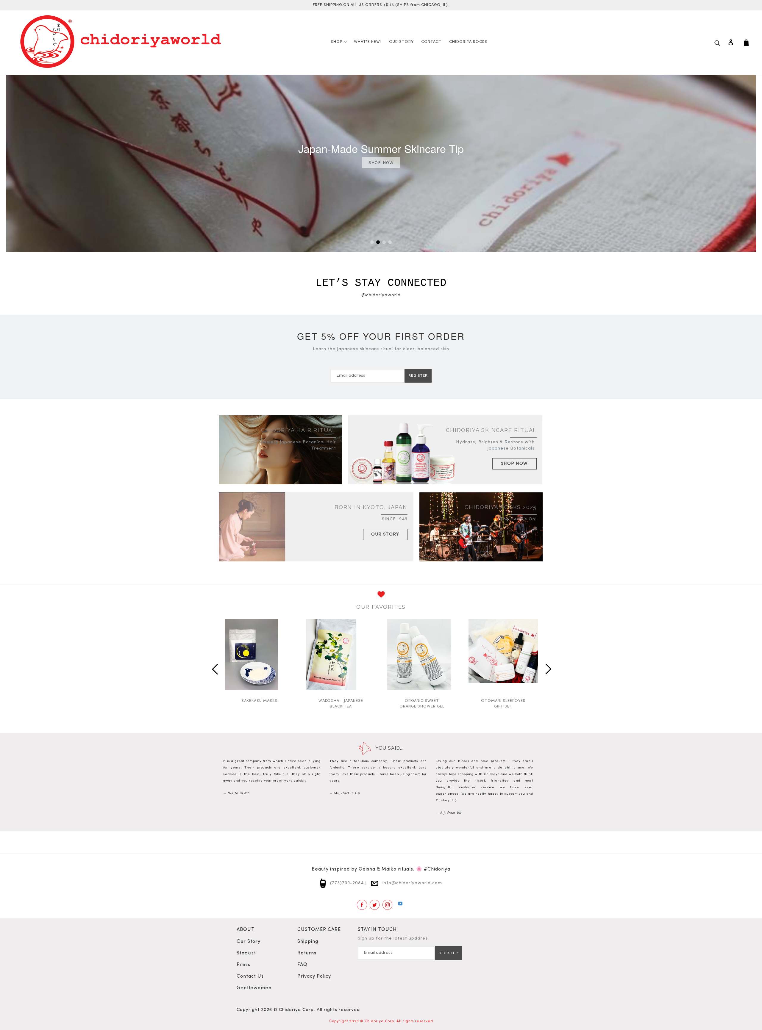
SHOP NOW (381, 162)
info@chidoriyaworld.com (411, 883)
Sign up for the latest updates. (393, 938)
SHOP (340, 42)
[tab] (372, 242)
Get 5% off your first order (381, 336)
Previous (214, 667)
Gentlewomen (254, 988)
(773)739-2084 (346, 883)
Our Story (385, 534)
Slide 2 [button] (378, 242)
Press (243, 964)
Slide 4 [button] (390, 242)
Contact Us (250, 976)
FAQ (302, 964)
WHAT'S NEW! (368, 42)
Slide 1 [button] (372, 242)
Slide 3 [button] (384, 242)
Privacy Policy (314, 976)
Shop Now (514, 463)
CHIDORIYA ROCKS (468, 42)
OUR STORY (401, 42)
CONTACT (431, 42)
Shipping (307, 941)
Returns (306, 953)
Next (548, 667)
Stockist (246, 953)
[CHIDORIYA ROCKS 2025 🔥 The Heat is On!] (481, 533)
